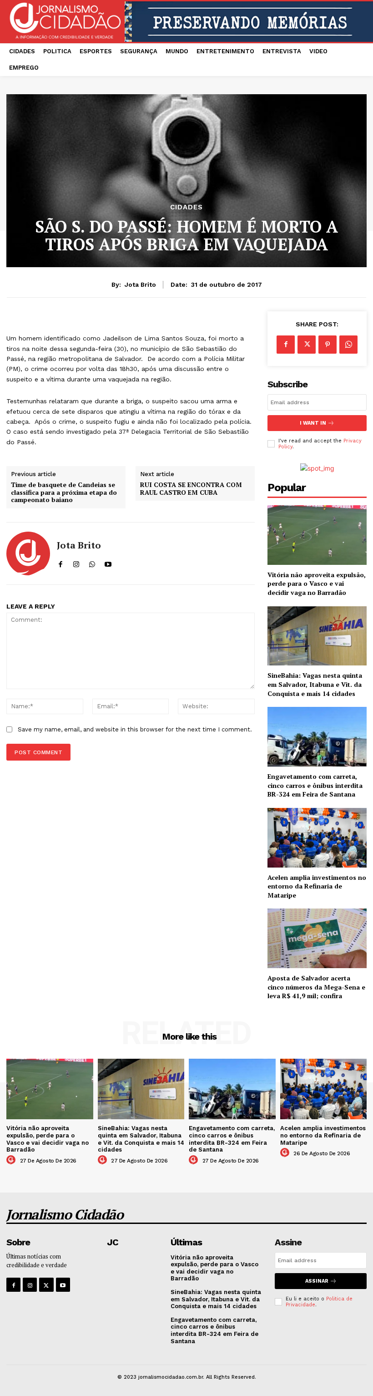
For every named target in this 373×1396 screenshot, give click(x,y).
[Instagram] (30, 1285)
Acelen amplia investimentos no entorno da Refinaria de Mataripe (316, 886)
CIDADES (186, 207)
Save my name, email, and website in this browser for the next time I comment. (135, 729)
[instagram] (76, 562)
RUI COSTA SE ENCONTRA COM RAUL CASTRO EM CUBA (191, 489)
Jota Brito (140, 284)
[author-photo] (12, 1160)
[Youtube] (63, 1285)
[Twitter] (306, 344)
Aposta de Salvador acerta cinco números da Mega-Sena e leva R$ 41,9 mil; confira (316, 987)
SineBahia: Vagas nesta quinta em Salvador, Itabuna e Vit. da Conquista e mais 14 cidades (314, 684)
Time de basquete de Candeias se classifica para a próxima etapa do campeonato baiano (64, 492)
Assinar (316, 1281)
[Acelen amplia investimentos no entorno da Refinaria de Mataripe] (317, 838)
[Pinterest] (327, 344)
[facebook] (60, 562)
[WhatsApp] (348, 344)
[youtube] (108, 562)
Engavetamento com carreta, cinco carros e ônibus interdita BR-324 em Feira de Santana (315, 785)
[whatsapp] (92, 562)
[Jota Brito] (28, 553)
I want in (313, 423)
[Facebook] (286, 344)
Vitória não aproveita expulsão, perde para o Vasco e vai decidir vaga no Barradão (316, 583)
